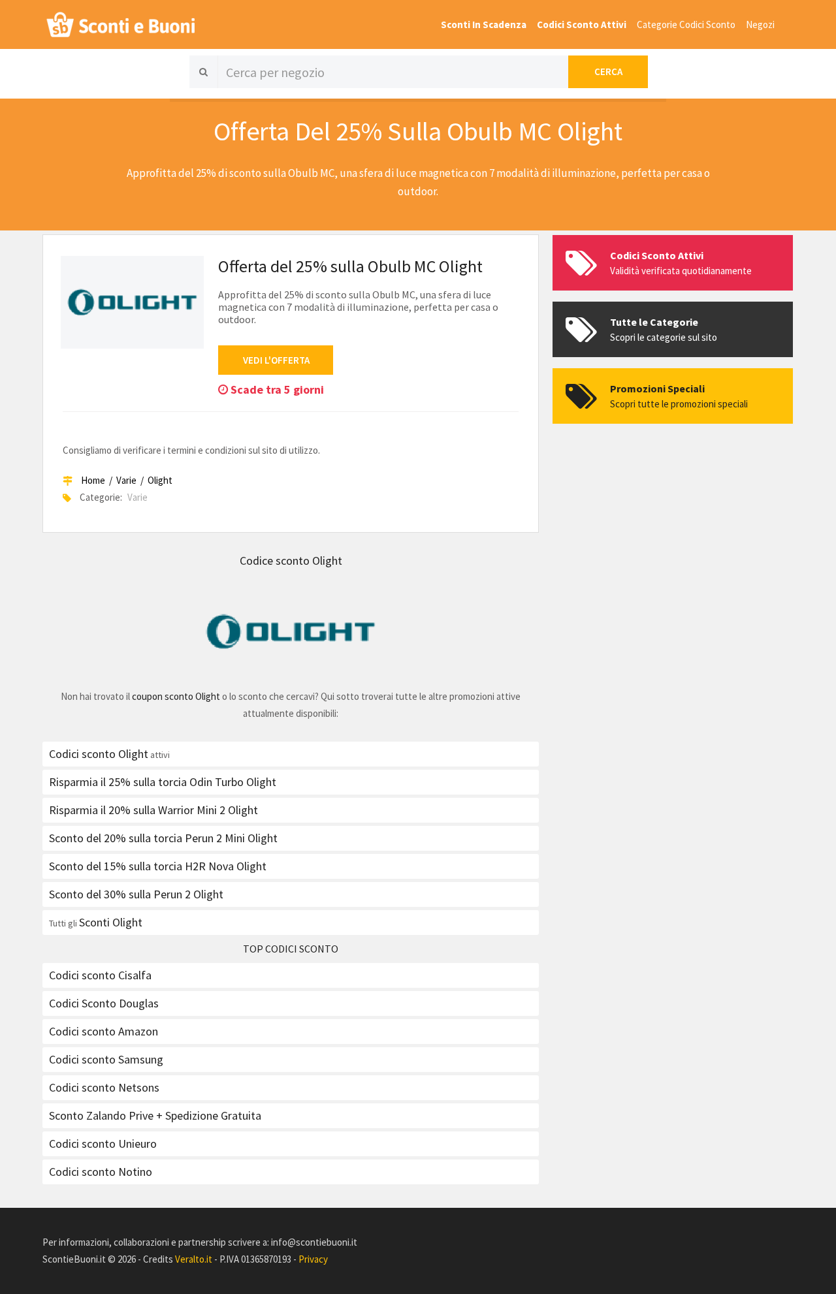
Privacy (313, 1259)
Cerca (608, 71)
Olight (160, 480)
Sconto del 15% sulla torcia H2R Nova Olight (157, 866)
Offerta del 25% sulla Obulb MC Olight (350, 266)
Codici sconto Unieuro (103, 1143)
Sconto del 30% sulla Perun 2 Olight (136, 894)
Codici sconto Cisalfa (100, 975)
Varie (126, 480)
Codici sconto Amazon (103, 1031)
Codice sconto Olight (291, 560)
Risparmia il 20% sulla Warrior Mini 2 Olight (153, 809)
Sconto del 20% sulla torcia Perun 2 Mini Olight (163, 837)
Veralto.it (193, 1259)
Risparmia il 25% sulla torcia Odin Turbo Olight (162, 781)
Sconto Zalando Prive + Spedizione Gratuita (155, 1115)
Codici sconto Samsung (106, 1059)
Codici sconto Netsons (104, 1087)
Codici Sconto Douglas (104, 1003)
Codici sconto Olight (98, 753)
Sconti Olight (110, 922)
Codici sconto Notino (100, 1171)
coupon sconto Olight (176, 696)
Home (93, 480)
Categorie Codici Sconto (686, 24)
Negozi (760, 24)
